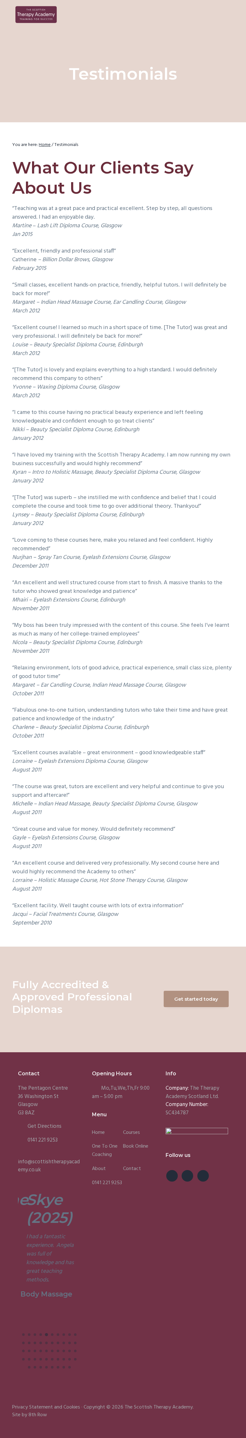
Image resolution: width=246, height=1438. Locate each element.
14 (40, 1343)
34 (40, 1359)
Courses (131, 1133)
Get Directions (45, 1126)
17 (58, 1343)
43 (40, 1367)
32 (29, 1359)
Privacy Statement (32, 1407)
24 (40, 1351)
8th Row (38, 1415)
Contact (132, 1169)
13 (35, 1343)
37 (58, 1359)
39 (69, 1359)
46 (58, 1367)
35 (46, 1359)
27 (58, 1351)
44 (46, 1367)
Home (98, 1133)
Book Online (135, 1147)
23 (35, 1351)
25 (46, 1351)
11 (23, 1343)
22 (29, 1351)
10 (75, 1334)
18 (63, 1343)
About (99, 1169)
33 (35, 1359)
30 (75, 1351)
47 (63, 1367)
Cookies (71, 1407)
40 (75, 1359)
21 (23, 1351)
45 (52, 1367)
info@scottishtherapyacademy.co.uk (49, 1166)
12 (29, 1343)
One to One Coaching (105, 1151)
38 (63, 1359)
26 (52, 1351)
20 (75, 1343)
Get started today (196, 999)
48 (69, 1367)
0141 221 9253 (43, 1140)
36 (52, 1359)
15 (46, 1343)
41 (29, 1367)
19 (69, 1343)
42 (35, 1367)
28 (63, 1351)
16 (52, 1343)
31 (23, 1359)
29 (69, 1351)
